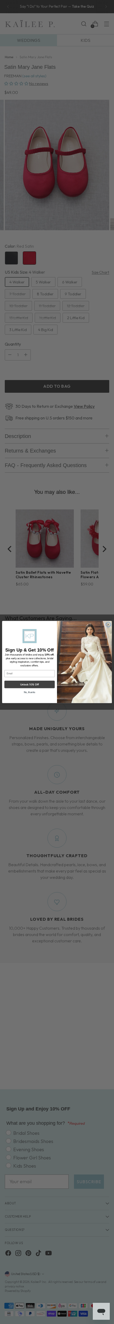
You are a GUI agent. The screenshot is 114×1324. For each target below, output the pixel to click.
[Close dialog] (108, 624)
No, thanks (30, 692)
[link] (30, 636)
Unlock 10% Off (29, 684)
